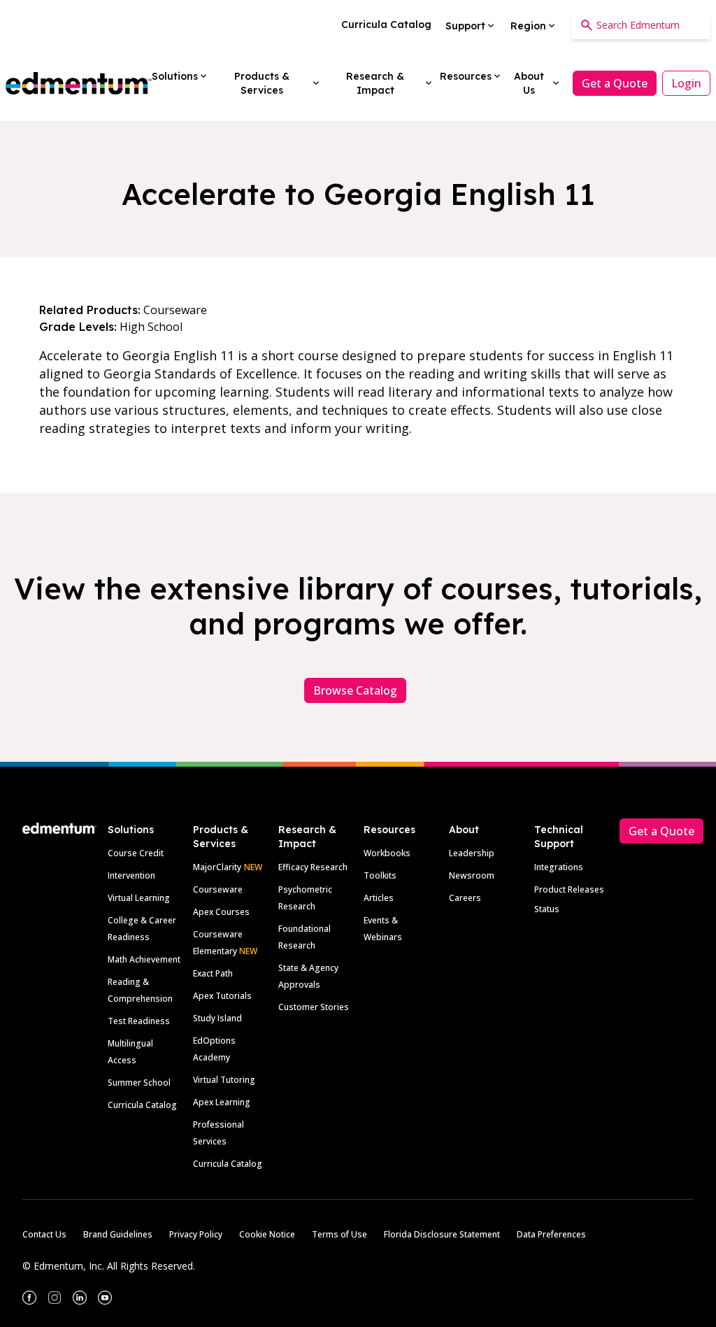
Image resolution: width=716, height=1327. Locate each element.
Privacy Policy (195, 1234)
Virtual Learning (139, 898)
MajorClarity (217, 867)
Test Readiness (139, 1021)
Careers (465, 898)
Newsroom (471, 875)
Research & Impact (307, 836)
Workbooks (387, 853)
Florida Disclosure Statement (442, 1234)
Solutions (131, 829)
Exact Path (213, 973)
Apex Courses (221, 912)
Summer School (139, 1082)
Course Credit (136, 853)
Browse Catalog (355, 690)
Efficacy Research (313, 867)
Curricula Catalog (142, 1105)
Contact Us (44, 1234)
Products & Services (220, 836)
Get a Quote (614, 83)
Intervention (131, 875)
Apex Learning (221, 1102)
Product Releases (569, 889)
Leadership (471, 853)
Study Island (217, 1018)
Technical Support (558, 836)
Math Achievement (144, 959)
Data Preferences (551, 1234)
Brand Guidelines (117, 1234)
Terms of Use (339, 1234)
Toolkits (380, 875)
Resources (389, 829)
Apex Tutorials (222, 996)
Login (686, 83)
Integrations (558, 867)
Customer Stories (313, 1007)
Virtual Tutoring (224, 1080)
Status (546, 909)
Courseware (218, 889)
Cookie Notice (267, 1234)
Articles (379, 898)
